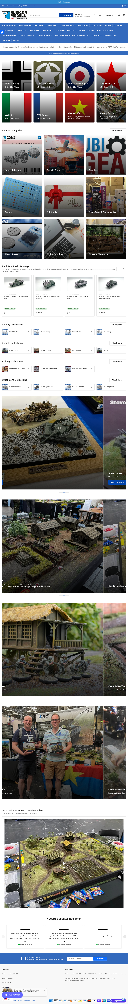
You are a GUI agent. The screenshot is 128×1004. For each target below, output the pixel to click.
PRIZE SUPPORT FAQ (78, 35)
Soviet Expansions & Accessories (78, 387)
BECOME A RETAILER (52, 25)
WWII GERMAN (34, 30)
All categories (117, 131)
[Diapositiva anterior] (58, 492)
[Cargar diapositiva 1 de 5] (60, 492)
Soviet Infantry (76, 332)
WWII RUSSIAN (47, 30)
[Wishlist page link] (95, 15)
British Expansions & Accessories (15, 387)
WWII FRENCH (60, 30)
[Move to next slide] (124, 936)
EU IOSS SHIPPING (82, 25)
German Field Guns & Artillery (49, 368)
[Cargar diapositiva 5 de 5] (68, 492)
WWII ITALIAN (71, 30)
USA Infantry (107, 332)
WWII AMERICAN (8, 30)
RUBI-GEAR (107, 25)
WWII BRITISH (22, 30)
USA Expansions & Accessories (109, 387)
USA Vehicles (108, 350)
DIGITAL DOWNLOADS (24, 25)
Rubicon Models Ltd (10, 294)
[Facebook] (2, 32)
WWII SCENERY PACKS (93, 30)
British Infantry (13, 332)
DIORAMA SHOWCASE (9, 35)
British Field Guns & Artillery (17, 368)
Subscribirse (100, 959)
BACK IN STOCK (38, 25)
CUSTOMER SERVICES (110, 35)
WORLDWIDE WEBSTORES (62, 35)
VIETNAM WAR (118, 25)
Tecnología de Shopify (28, 1000)
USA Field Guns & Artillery (79, 368)
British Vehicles (13, 350)
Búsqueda (67, 15)
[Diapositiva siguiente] (70, 492)
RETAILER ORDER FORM (9, 25)
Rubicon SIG (47, 482)
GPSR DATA (6, 40)
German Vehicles (46, 350)
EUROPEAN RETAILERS (67, 25)
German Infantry (45, 332)
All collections (117, 343)
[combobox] (50, 15)
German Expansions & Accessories (47, 387)
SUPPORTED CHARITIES (94, 35)
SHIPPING (16, 40)
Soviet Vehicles (76, 350)
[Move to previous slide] (3, 936)
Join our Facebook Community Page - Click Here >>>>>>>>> (19, 6)
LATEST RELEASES (96, 25)
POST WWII (81, 30)
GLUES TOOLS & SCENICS (26, 35)
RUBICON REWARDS (44, 35)
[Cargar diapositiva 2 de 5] (62, 492)
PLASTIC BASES (108, 30)
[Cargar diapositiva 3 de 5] (64, 492)
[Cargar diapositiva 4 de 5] (66, 492)
